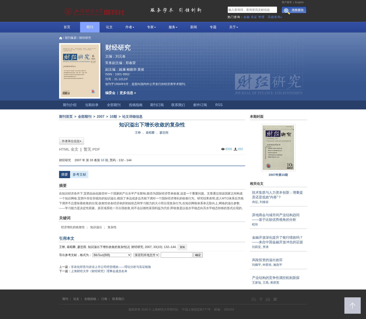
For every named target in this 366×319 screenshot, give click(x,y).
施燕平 (277, 264)
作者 (128, 27)
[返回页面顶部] (352, 305)
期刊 (89, 27)
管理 (261, 17)
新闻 (193, 27)
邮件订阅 (200, 105)
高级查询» (275, 17)
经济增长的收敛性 (73, 227)
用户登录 (287, 2)
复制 (182, 247)
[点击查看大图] (278, 148)
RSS (219, 105)
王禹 (266, 282)
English (299, 2)
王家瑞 (256, 282)
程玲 (255, 224)
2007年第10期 (278, 174)
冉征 (255, 202)
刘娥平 (256, 264)
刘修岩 (264, 202)
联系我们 (178, 105)
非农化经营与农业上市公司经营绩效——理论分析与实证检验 (111, 267)
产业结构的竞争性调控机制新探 (275, 278)
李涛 (266, 247)
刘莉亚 (256, 247)
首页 (67, 27)
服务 (172, 27)
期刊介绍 (69, 105)
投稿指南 (136, 105)
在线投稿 (90, 299)
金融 (246, 17)
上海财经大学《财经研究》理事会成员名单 (99, 271)
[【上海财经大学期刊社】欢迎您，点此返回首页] (95, 10)
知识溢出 (96, 227)
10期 (113, 116)
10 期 (104, 160)
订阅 (104, 299)
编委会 (110, 93)
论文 (109, 27)
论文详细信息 (132, 116)
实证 (254, 17)
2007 (100, 116)
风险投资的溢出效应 (267, 260)
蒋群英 (274, 282)
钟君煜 (267, 264)
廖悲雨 (163, 132)
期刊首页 (66, 116)
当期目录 (91, 105)
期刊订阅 (157, 105)
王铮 (138, 132)
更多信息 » (128, 93)
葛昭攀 (150, 132)
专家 (150, 27)
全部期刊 (114, 105)
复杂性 (112, 227)
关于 (232, 27)
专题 (213, 27)
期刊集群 (71, 37)
